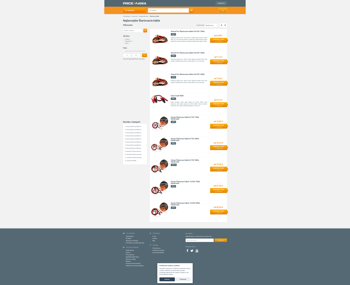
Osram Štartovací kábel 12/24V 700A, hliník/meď (185, 182)
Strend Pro (129, 41)
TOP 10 (174, 164)
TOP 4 (173, 143)
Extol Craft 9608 (131, 160)
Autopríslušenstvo (143, 16)
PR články (128, 238)
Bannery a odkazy (131, 259)
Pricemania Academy (158, 250)
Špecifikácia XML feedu (132, 257)
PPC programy (130, 254)
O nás (154, 236)
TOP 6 (173, 122)
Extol (127, 43)
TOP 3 (173, 207)
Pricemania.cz (156, 248)
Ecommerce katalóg (158, 252)
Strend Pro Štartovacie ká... (134, 151)
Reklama (128, 261)
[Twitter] (191, 251)
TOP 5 (173, 186)
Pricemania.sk (126, 16)
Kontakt (154, 238)
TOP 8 (173, 77)
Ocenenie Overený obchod (133, 263)
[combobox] (211, 25)
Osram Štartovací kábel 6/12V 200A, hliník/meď (185, 139)
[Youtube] (197, 251)
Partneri (128, 252)
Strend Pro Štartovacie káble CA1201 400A (188, 74)
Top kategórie (129, 236)
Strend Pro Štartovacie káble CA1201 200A (188, 31)
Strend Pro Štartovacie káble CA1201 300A (188, 53)
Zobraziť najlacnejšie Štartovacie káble (134, 59)
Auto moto (134, 16)
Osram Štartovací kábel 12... (134, 126)
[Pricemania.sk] (134, 3)
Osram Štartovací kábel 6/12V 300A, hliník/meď (185, 161)
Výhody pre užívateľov (132, 240)
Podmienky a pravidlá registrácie (135, 243)
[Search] (192, 10)
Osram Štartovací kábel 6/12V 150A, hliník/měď (185, 118)
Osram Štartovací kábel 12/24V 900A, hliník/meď (185, 204)
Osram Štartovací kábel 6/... (134, 142)
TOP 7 (173, 55)
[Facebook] (187, 251)
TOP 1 (173, 98)
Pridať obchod (130, 250)
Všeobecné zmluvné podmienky (134, 265)
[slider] (124, 51)
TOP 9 (173, 34)
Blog (223, 10)
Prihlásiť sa (221, 3)
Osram (128, 39)
